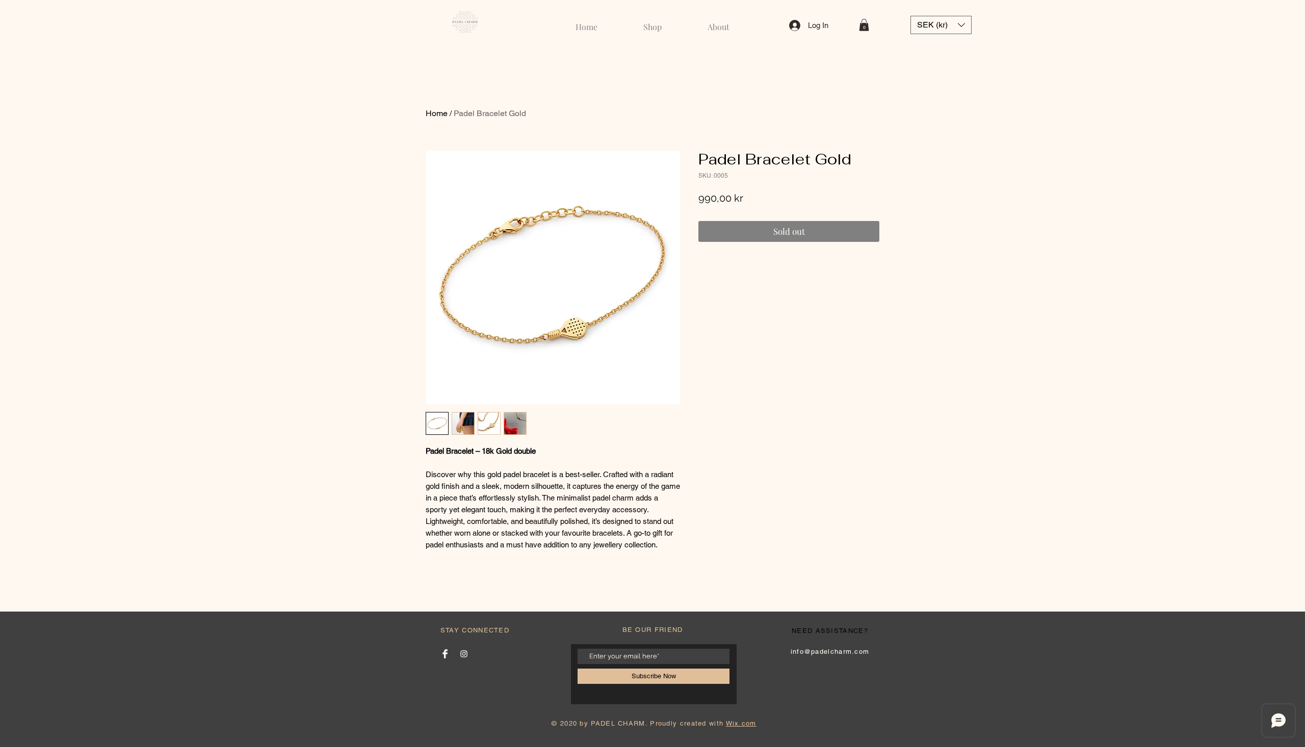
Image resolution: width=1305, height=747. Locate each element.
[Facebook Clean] (445, 653)
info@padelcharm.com (830, 651)
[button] (864, 25)
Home (437, 113)
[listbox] (941, 25)
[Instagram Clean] (463, 653)
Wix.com (741, 723)
